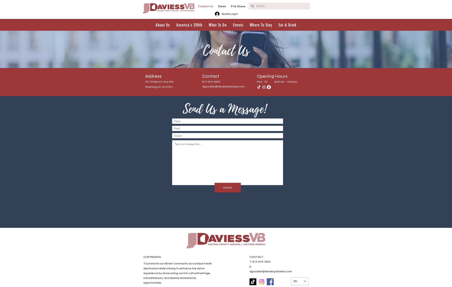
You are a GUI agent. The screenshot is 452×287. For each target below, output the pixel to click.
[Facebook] (269, 87)
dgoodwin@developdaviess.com (223, 86)
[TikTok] (259, 87)
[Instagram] (264, 87)
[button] (217, 25)
